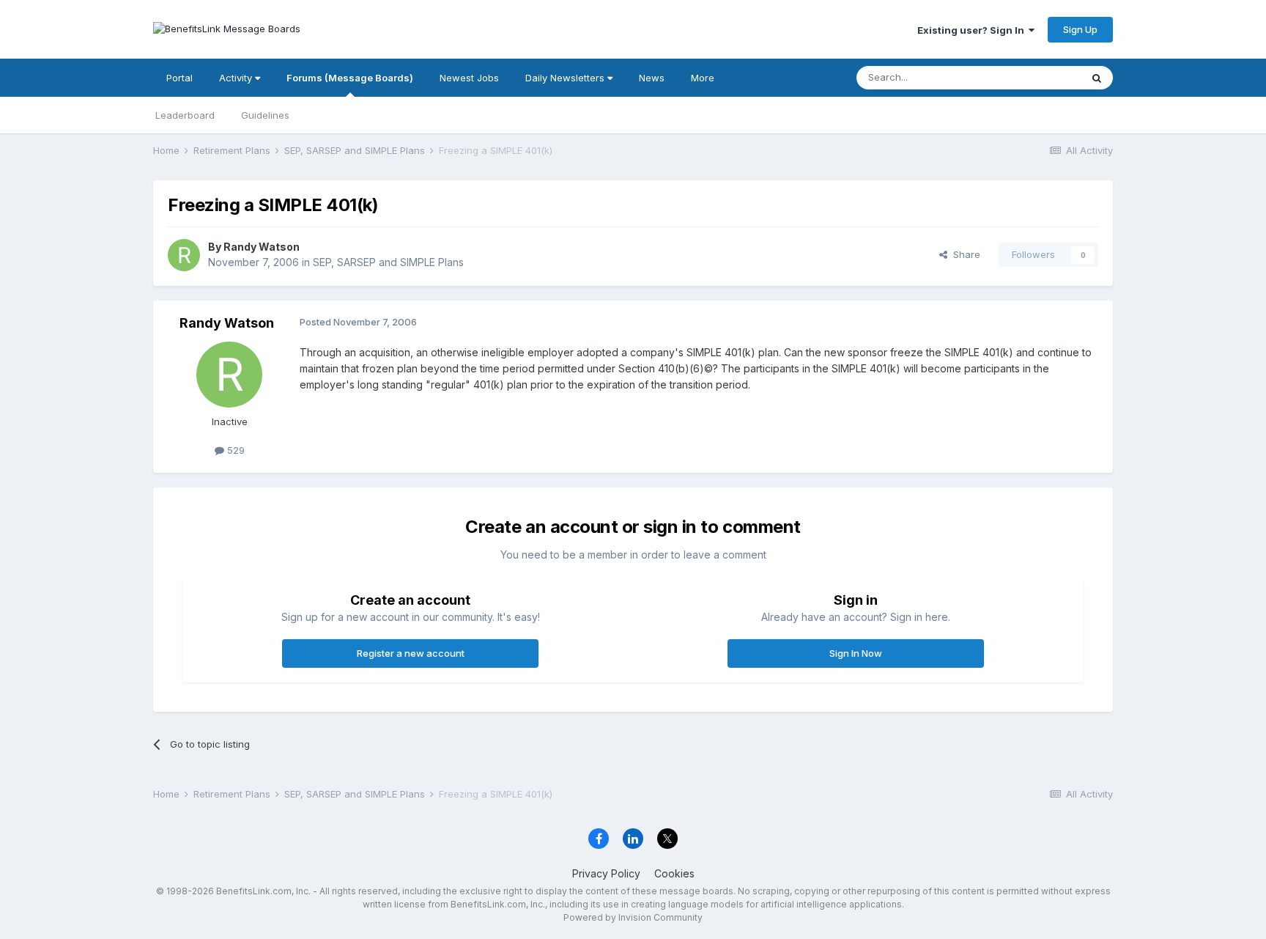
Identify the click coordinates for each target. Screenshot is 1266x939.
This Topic (1038, 77)
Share (963, 254)
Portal (179, 78)
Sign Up (1080, 29)
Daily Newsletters (566, 78)
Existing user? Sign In (973, 30)
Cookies (674, 873)
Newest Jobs (469, 78)
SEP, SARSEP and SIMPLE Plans (388, 262)
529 (234, 450)
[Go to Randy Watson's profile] (184, 255)
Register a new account (410, 653)
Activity (237, 78)
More (702, 78)
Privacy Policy (606, 873)
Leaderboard (185, 115)
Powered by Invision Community (633, 917)
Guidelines (265, 115)
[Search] (1097, 77)
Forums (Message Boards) (349, 78)
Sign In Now (855, 653)
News (652, 78)
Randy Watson (261, 246)
